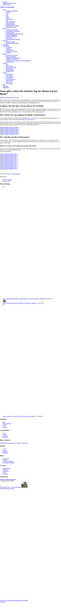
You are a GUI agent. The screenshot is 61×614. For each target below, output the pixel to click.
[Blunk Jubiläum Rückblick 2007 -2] (30, 160)
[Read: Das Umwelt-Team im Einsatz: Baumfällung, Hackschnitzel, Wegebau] (4, 301)
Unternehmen (6, 458)
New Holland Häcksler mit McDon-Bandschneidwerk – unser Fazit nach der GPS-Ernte (23, 298)
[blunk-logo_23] (7, 7)
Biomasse (5, 435)
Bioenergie (5, 437)
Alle (9, 173)
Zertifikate (5, 469)
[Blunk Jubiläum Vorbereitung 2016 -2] (30, 130)
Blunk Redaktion (16, 173)
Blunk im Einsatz (7, 423)
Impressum (5, 473)
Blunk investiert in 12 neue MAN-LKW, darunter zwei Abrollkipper (19, 416)
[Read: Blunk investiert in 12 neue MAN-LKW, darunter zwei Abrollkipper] (4, 304)
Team (4, 426)
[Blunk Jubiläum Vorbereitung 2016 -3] (30, 128)
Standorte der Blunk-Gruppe (9, 3)
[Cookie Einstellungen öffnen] (11, 613)
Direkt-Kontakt (6, 4)
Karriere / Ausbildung (8, 461)
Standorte (5, 460)
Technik (5, 424)
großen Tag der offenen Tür (27, 119)
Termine (5, 427)
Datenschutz (6, 471)
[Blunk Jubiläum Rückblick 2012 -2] (30, 168)
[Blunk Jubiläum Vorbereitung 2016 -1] (30, 133)
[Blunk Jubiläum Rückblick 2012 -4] (30, 165)
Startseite (5, 1)
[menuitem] (32, 18)
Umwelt (5, 434)
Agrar (4, 433)
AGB (4, 472)
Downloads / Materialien (9, 462)
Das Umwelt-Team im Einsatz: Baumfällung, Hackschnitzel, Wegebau (19, 303)
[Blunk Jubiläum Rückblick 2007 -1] (30, 157)
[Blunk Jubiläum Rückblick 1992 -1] (30, 154)
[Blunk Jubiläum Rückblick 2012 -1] (30, 162)
